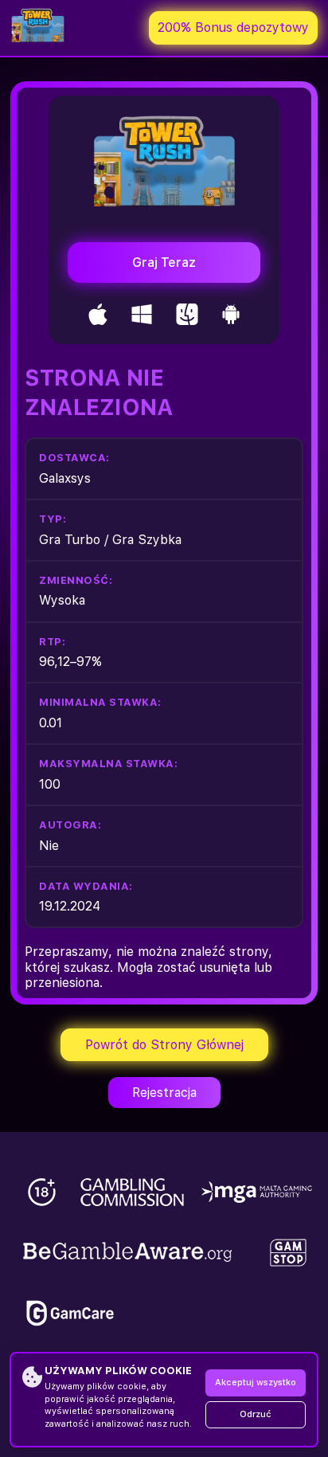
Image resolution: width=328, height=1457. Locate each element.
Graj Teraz (164, 262)
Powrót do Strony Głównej (164, 1044)
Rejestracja (164, 1092)
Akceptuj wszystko (255, 1382)
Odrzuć (255, 1414)
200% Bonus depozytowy (233, 27)
